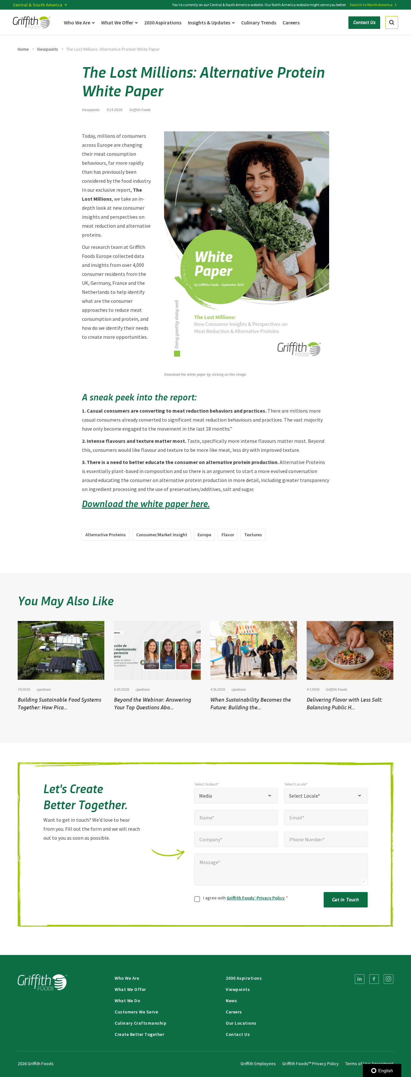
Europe (204, 535)
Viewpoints (47, 49)
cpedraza (44, 689)
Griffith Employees (258, 1063)
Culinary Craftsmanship (140, 1023)
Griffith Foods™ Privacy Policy (310, 1063)
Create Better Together (139, 1034)
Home (23, 49)
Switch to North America (371, 4)
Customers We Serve (136, 1012)
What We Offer (130, 989)
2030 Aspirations (244, 978)
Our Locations (241, 1023)
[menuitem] (359, 979)
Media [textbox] (205, 795)
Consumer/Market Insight (161, 535)
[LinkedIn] (359, 979)
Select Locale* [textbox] (304, 795)
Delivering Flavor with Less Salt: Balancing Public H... (344, 703)
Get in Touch (345, 899)
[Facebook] (374, 979)
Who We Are (127, 978)
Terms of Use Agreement (369, 1063)
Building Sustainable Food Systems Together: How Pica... (59, 703)
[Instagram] (388, 979)
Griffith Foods (140, 109)
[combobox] (236, 795)
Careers (234, 1012)
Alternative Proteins (105, 535)
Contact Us (238, 1034)
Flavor (228, 535)
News (231, 1000)
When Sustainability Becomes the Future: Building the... (250, 703)
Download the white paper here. (146, 503)
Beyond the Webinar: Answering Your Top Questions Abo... (152, 703)
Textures (253, 535)
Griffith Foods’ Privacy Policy (255, 898)
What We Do (127, 1000)
